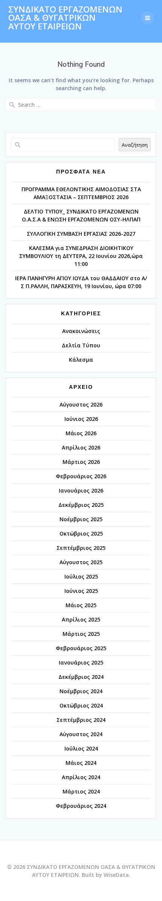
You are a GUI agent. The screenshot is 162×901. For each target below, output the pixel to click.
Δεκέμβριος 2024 (81, 676)
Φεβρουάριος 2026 (81, 476)
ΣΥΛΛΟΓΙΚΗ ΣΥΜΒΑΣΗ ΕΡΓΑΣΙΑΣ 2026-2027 (81, 233)
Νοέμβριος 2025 (81, 519)
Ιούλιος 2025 (81, 576)
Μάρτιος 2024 (81, 791)
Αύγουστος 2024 (81, 734)
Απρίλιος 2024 (81, 777)
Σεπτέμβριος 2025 (81, 547)
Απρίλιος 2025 (81, 619)
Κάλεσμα (81, 359)
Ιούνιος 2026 (81, 418)
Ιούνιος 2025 (81, 590)
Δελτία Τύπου (81, 345)
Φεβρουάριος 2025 (81, 648)
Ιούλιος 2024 (81, 748)
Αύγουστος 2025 (81, 562)
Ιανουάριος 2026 (81, 490)
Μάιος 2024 (81, 762)
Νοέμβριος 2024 (81, 691)
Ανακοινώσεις (81, 331)
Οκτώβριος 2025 (81, 533)
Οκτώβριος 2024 (81, 705)
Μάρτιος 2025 (81, 633)
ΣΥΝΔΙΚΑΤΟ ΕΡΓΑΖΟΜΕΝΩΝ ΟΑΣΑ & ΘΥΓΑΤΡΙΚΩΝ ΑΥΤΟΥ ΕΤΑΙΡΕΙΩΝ (65, 18)
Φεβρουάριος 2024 (81, 805)
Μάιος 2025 (81, 605)
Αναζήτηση (135, 144)
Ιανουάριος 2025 (81, 662)
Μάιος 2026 (81, 433)
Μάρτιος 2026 (81, 461)
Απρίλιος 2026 (81, 447)
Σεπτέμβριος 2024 (81, 719)
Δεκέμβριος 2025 (81, 504)
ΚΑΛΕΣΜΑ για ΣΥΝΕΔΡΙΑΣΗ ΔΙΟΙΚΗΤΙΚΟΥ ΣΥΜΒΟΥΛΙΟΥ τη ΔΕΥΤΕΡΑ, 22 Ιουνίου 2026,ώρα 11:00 (81, 255)
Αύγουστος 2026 (81, 404)
